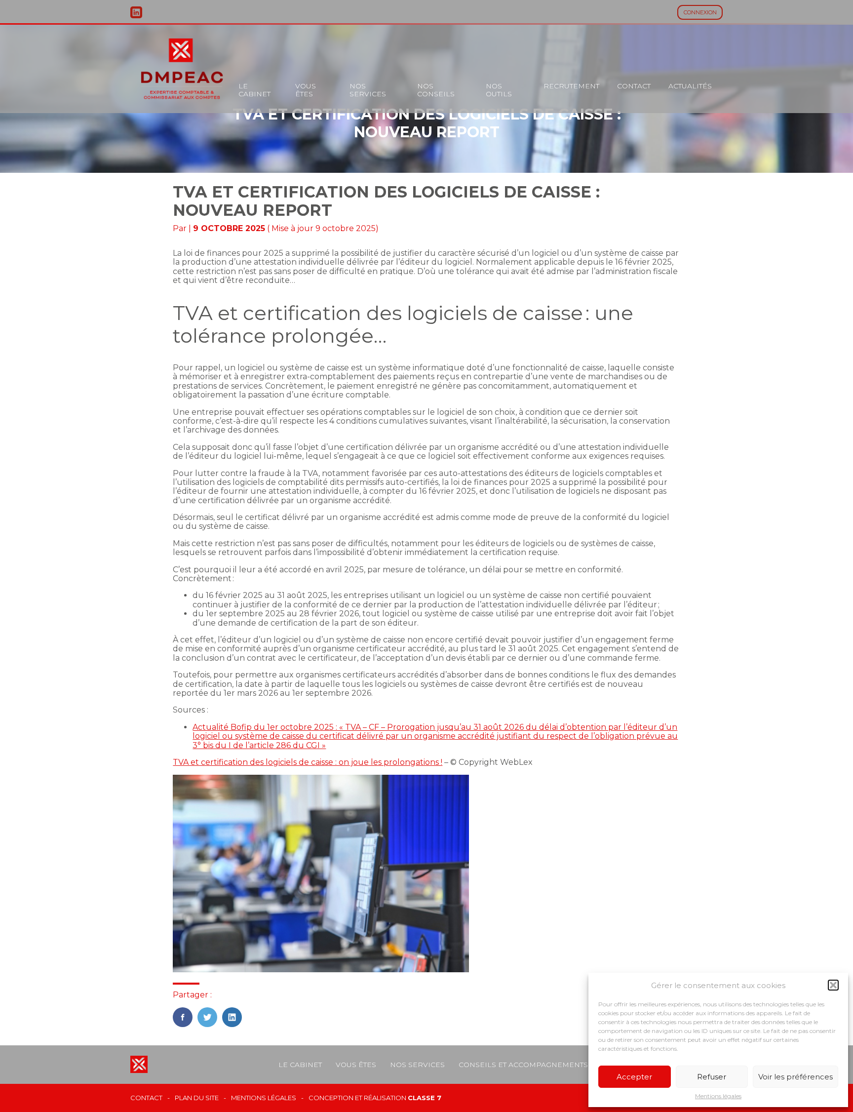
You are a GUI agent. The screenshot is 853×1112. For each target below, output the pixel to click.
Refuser (711, 1076)
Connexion (700, 12)
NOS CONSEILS (436, 89)
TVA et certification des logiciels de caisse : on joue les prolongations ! (307, 762)
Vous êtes (305, 89)
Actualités (690, 85)
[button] (833, 985)
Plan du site (197, 1098)
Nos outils (499, 89)
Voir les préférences (795, 1076)
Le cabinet (254, 89)
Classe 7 (424, 1098)
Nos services (367, 89)
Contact (634, 85)
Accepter (634, 1076)
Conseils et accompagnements (523, 1064)
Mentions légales (718, 1096)
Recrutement (571, 85)
